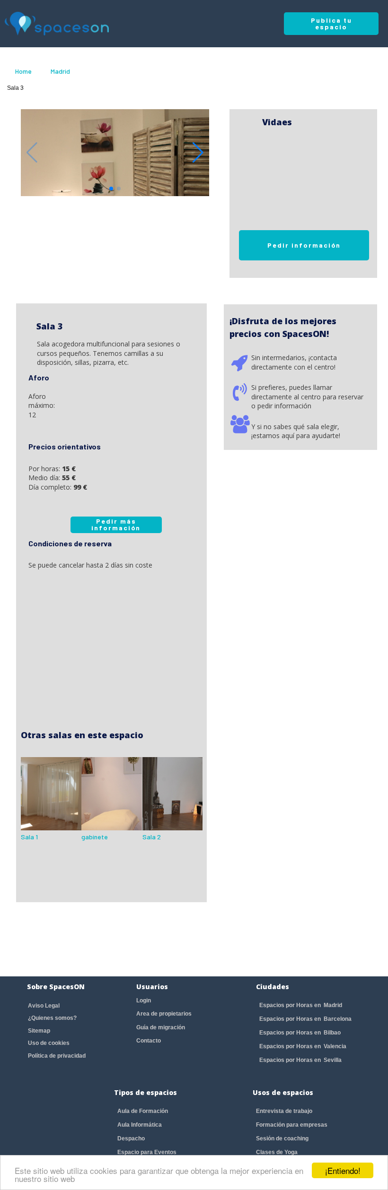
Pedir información (304, 245)
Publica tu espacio (331, 23)
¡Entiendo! (343, 1170)
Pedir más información (116, 524)
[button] (198, 152)
